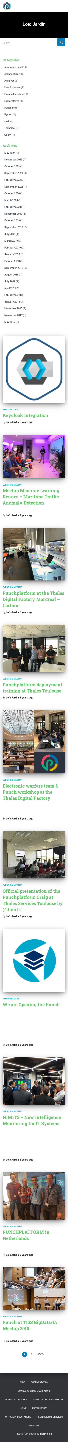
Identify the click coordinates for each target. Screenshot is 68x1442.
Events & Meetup (13, 94)
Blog (22, 1382)
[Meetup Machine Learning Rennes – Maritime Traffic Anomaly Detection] (34, 456)
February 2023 (12, 180)
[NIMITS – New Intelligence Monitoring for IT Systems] (34, 1081)
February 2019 (12, 247)
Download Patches (16, 1399)
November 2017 (13, 315)
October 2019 (12, 220)
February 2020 (12, 207)
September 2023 (13, 173)
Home (24, 1408)
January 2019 (12, 254)
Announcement (13, 67)
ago (26, 422)
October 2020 (12, 193)
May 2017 (9, 322)
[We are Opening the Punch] (34, 960)
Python (8, 114)
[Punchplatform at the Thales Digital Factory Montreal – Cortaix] (34, 554)
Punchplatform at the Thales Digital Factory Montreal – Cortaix (33, 599)
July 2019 (9, 234)
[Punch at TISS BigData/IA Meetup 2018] (34, 1288)
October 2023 (12, 166)
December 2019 (13, 213)
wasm (7, 134)
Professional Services (50, 1417)
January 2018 (12, 301)
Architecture (11, 74)
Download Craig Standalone (34, 1391)
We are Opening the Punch (31, 1004)
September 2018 (13, 268)
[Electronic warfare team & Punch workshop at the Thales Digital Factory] (34, 741)
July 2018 (9, 281)
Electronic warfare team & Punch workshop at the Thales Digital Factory (30, 792)
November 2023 (13, 159)
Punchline (10, 107)
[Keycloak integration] (34, 369)
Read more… (52, 1039)
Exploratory (11, 101)
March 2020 (11, 200)
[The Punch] (8, 6)
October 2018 (12, 261)
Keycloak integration (25, 415)
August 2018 (11, 274)
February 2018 (12, 295)
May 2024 (9, 153)
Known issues (39, 1408)
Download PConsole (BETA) (48, 1399)
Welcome (34, 1425)
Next (40, 1354)
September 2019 (13, 227)
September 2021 (13, 186)
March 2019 (11, 240)
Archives (9, 80)
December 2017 (13, 308)
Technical (9, 128)
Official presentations (18, 1417)
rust (6, 121)
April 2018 (10, 288)
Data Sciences (12, 87)
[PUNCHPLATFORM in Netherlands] (34, 1196)
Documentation (39, 1382)
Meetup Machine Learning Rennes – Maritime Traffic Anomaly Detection (31, 497)
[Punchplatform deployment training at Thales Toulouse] (34, 648)
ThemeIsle (46, 1433)
